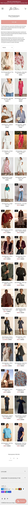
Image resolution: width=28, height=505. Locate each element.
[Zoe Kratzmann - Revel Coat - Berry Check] (7, 298)
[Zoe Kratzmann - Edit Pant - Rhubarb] (21, 87)
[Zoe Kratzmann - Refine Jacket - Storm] (21, 114)
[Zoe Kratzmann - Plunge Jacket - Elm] (7, 140)
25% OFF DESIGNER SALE (14, 1)
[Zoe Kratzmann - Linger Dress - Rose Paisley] (7, 166)
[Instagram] (4, 499)
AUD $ (2, 485)
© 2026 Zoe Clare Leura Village (8, 502)
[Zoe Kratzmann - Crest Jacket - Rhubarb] (21, 140)
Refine (13, 22)
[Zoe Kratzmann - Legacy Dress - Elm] (21, 166)
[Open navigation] (3, 9)
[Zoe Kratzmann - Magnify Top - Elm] (7, 114)
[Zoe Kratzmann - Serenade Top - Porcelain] (7, 87)
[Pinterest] (7, 499)
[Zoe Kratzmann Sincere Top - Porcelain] (7, 61)
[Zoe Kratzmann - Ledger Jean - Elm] (7, 192)
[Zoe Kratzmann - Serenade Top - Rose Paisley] (21, 61)
